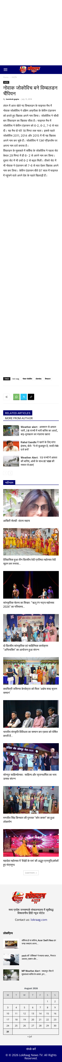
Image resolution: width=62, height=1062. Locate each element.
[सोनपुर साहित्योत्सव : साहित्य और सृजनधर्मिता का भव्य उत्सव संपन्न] (31, 757)
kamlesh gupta (12, 99)
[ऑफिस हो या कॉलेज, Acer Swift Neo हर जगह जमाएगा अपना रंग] (11, 944)
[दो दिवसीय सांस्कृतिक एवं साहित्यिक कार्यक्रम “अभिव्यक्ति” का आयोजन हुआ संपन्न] (31, 628)
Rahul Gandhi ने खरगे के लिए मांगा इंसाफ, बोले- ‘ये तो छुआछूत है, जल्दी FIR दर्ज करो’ (40, 446)
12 (24, 1013)
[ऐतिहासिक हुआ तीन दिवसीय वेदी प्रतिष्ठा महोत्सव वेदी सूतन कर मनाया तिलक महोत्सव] (31, 542)
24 (8, 1025)
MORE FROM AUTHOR (19, 418)
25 (16, 1025)
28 (40, 1025)
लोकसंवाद (38, 378)
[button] (5, 69)
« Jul (30, 1036)
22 (47, 1019)
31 (8, 1031)
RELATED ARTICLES (17, 413)
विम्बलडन (48, 378)
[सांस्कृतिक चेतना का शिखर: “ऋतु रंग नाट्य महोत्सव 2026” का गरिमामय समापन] (31, 585)
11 (16, 1013)
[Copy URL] (31, 397)
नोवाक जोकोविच (27, 378)
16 (55, 1013)
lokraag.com (39, 920)
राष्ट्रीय (14, 77)
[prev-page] (5, 473)
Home (6, 77)
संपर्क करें (31, 1048)
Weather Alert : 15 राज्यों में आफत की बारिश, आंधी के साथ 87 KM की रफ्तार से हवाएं (39, 461)
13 (32, 1013)
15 (47, 1013)
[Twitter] (24, 397)
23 (55, 1019)
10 (8, 1013)
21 (40, 1019)
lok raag (15, 378)
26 (24, 1025)
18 (16, 1019)
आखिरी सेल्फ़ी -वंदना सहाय (16, 520)
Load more (30, 872)
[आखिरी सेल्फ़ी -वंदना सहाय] (31, 503)
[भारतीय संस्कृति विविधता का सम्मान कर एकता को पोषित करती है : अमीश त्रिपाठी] (31, 714)
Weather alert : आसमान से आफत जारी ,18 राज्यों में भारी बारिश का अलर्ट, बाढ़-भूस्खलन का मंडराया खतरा (39, 430)
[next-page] (10, 473)
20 (32, 1019)
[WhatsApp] (16, 397)
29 (47, 1025)
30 (55, 1025)
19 (24, 1019)
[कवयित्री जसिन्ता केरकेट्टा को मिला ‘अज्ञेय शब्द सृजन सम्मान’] (31, 671)
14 (40, 1013)
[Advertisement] (31, 33)
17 (8, 1019)
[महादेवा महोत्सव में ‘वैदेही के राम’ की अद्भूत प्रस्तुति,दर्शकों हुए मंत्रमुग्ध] (31, 843)
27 (32, 1025)
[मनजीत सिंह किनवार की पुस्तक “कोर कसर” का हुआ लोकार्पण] (31, 800)
